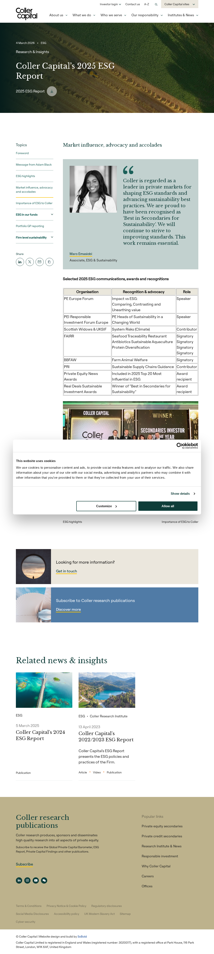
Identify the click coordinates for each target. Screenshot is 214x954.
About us (56, 15)
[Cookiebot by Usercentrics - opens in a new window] (179, 446)
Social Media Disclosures (32, 914)
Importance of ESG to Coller (34, 203)
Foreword (22, 153)
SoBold (82, 936)
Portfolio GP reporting (30, 226)
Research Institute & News (161, 846)
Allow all (168, 506)
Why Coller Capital (156, 866)
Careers (148, 876)
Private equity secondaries (162, 826)
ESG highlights (25, 176)
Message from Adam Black (34, 164)
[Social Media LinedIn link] (19, 880)
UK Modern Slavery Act (99, 914)
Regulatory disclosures (106, 906)
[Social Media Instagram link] (27, 880)
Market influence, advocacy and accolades (34, 190)
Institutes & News (181, 15)
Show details (180, 493)
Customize (104, 506)
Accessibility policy (66, 914)
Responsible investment (160, 856)
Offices (147, 886)
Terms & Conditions (29, 906)
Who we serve (111, 15)
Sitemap (125, 914)
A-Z (146, 4)
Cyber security (25, 922)
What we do (82, 15)
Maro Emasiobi (81, 254)
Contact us (132, 4)
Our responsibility (144, 15)
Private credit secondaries (162, 836)
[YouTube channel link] (36, 880)
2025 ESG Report (30, 91)
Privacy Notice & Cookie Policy (66, 906)
